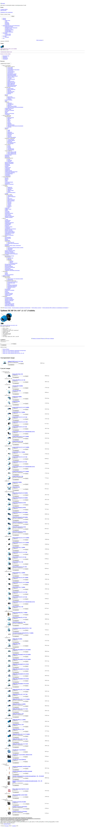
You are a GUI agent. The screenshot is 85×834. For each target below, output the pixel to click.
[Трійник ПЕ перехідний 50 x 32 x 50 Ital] (9, 672)
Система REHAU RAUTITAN (13, 69)
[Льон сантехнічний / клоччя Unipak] (9, 797)
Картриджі (9, 102)
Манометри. (7, 164)
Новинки (7, 22)
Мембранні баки (10, 133)
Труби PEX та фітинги (9, 304)
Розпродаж (7, 24)
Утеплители (5, 58)
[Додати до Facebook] (35, 338)
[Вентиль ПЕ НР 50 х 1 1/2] (9, 382)
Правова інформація (9, 31)
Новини (4, 18)
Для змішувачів (10, 104)
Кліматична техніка (9, 293)
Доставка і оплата (8, 28)
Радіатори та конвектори (10, 267)
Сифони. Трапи (10, 190)
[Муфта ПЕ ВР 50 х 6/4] (9, 544)
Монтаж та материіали (9, 216)
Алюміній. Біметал (11, 140)
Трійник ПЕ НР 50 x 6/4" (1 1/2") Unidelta (8, 48)
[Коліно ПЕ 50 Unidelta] (9, 399)
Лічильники (7, 183)
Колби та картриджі (11, 89)
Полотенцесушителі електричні (11, 253)
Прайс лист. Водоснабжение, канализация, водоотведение (14, 350)
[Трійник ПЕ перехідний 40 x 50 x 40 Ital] (9, 676)
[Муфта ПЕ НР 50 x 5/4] (9, 579)
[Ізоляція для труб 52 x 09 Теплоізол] (9, 809)
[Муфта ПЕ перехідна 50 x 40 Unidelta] (9, 520)
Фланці (8, 80)
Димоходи (9, 136)
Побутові (9, 90)
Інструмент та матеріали (10, 252)
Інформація (5, 32)
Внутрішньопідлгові (11, 142)
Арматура (9, 203)
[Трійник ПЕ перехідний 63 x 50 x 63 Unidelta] (9, 661)
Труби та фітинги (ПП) (9, 303)
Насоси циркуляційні (11, 137)
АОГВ (8, 131)
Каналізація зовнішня (11, 74)
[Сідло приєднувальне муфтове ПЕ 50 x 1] (9, 631)
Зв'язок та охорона (6, 275)
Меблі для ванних (10, 200)
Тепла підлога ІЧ (10, 242)
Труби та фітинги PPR (11, 151)
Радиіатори (9, 134)
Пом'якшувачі (10, 92)
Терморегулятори (8, 170)
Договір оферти (8, 30)
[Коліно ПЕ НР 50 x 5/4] (9, 449)
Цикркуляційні (8, 223)
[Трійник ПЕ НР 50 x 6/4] (4, 364)
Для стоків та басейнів (9, 110)
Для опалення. (8, 175)
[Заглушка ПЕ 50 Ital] (9, 393)
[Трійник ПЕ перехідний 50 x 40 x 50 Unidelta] (9, 657)
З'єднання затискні (11, 79)
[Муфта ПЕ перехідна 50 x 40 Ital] (9, 510)
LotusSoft (14, 825)
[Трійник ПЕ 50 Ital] (9, 646)
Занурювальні (8, 220)
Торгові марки (8, 34)
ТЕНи (8, 119)
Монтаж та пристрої (9, 251)
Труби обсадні (10, 72)
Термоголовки (8, 167)
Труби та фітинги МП (11, 152)
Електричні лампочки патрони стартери (15, 247)
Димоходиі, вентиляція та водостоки (12, 270)
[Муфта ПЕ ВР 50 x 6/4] (9, 560)
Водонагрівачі (8, 237)
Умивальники (10, 195)
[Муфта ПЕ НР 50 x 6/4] (9, 584)
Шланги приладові (11, 83)
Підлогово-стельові (13, 263)
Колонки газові (8, 265)
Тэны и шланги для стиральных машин (15, 278)
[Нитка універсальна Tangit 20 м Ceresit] (9, 791)
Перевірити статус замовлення (6, 12)
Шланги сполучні (8, 229)
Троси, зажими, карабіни (10, 231)
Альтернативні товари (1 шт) (6, 51)
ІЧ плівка (9, 147)
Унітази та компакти (11, 196)
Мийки (6, 210)
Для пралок (7, 114)
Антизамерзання (10, 148)
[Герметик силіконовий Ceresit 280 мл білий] (9, 769)
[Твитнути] (43, 338)
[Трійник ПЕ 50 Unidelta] (9, 641)
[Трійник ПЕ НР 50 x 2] (9, 722)
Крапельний (9, 96)
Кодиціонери (7, 289)
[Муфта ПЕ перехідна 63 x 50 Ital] (9, 534)
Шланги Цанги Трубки (12, 106)
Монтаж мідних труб (11, 86)
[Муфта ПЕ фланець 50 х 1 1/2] (9, 620)
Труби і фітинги (8, 215)
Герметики (5, 56)
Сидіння (9, 204)
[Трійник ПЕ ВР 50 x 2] (9, 706)
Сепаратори (7, 168)
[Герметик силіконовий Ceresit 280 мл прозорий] (9, 774)
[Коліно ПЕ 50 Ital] (9, 404)
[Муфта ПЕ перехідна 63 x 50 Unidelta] (9, 525)
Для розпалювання (8, 173)
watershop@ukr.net (6, 823)
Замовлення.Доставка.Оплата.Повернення (11, 25)
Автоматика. (7, 165)
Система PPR (10, 67)
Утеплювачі (7, 174)
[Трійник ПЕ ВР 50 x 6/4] (9, 691)
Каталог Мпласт (6, 349)
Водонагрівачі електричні (10, 264)
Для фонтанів (7, 224)
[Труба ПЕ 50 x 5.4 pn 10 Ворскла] (9, 762)
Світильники (10, 248)
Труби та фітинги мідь (11, 153)
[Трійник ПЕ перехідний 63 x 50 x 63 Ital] (9, 686)
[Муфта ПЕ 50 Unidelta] (9, 484)
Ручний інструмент (9, 298)
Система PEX (10, 68)
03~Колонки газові (11, 282)
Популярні (7, 23)
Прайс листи (7, 20)
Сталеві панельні (10, 139)
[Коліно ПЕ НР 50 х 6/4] (9, 464)
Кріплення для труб (11, 82)
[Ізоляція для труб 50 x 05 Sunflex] (9, 804)
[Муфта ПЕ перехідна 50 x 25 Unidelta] (9, 495)
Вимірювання (8, 302)
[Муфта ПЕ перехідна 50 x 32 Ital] (9, 505)
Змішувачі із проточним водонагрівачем (15, 107)
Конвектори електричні (12, 285)
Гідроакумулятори (8, 99)
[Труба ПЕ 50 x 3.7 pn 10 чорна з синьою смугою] (9, 757)
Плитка (8, 191)
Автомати (9, 126)
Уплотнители (5, 57)
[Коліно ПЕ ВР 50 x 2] (9, 415)
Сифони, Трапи (8, 109)
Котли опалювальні (9, 266)
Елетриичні (9, 160)
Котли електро (8, 238)
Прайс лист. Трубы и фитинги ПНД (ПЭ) (11, 351)
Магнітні (9, 93)
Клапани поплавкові (9, 230)
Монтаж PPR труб (11, 84)
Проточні (9, 118)
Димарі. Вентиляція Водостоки (11, 171)
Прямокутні (9, 187)
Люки (6, 112)
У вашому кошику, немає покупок (4, 10)
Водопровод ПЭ (6, 55)
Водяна (8, 145)
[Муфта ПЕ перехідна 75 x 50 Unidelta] (9, 515)
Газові (6, 272)
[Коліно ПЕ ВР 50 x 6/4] (9, 429)
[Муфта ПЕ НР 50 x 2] (9, 589)
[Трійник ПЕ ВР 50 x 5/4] (9, 701)
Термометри (7, 169)
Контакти (5, 36)
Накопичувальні (10, 117)
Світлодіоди (9, 249)
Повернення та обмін (9, 29)
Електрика (7, 292)
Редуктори (9, 78)
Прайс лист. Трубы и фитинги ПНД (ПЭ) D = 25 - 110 (13, 353)
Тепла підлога (8, 214)
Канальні (11, 261)
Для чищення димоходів (10, 172)
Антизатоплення (10, 149)
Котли (6, 179)
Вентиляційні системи (9, 255)
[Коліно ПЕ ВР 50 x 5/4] (9, 410)
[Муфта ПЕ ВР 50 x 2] (9, 549)
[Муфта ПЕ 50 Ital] (9, 490)
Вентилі (6, 177)
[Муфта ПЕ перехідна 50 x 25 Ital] (9, 529)
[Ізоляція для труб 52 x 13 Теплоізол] (9, 814)
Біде (8, 197)
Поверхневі (7, 221)
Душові (6, 193)
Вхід (4, 38)
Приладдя (9, 135)
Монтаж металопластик (12, 85)
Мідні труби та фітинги (9, 305)
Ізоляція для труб (10, 81)
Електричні (9, 132)
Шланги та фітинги (11, 97)
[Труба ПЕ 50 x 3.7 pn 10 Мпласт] (9, 752)
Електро (9, 146)
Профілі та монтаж (8, 217)
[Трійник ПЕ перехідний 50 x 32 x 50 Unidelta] (9, 652)
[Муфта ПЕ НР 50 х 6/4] (9, 599)
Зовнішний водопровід (9, 232)
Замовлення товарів (9, 26)
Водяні (8, 159)
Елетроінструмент (8, 297)
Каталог (4, 19)
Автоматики (7, 227)
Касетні (11, 262)
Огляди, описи (8, 33)
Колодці (6, 111)
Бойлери (9, 288)
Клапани (9, 122)
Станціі (6, 219)
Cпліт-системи (10, 257)
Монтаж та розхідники (9, 113)
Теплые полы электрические (13, 243)
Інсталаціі (9, 202)
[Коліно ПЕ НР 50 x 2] (9, 454)
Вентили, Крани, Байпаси (12, 75)
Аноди (8, 121)
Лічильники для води (9, 108)
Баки (6, 100)
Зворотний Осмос (10, 91)
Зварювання (7, 301)
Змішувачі (9, 105)
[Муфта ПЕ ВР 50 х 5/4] (9, 539)
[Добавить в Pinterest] (50, 338)
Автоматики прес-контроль (10, 228)
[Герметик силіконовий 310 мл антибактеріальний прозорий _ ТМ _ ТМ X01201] (9, 784)
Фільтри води (7, 295)
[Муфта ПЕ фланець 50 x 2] (9, 615)
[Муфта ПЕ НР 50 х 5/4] (9, 594)
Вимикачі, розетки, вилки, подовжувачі (13, 245)
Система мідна (10, 70)
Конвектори (9, 141)
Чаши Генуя (9, 198)
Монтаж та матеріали (9, 163)
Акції (6, 21)
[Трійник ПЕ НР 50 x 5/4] (9, 736)
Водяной (6, 825)
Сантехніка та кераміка (9, 290)
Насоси (6, 94)
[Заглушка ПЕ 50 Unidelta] (9, 388)
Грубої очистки (10, 88)
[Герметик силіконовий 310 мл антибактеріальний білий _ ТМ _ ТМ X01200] (9, 779)
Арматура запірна (10, 76)
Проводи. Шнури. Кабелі (10, 250)
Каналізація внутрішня (11, 73)
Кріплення (9, 123)
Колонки (7, 127)
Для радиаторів (10, 143)
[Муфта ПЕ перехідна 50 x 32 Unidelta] (9, 500)
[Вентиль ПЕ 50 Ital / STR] (9, 376)
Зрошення (9, 98)
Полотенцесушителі (11, 192)
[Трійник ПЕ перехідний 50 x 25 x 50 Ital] (9, 667)
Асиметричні (10, 188)
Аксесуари (7, 211)
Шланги (9, 120)
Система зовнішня (11, 71)
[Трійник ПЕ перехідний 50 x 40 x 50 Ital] (9, 681)
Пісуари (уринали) (11, 199)
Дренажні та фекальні (9, 222)
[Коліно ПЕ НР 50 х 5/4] (9, 459)
